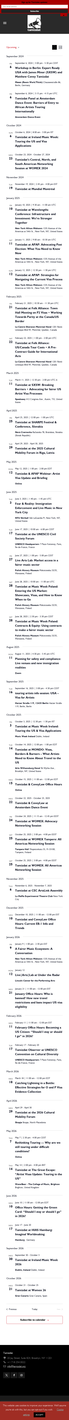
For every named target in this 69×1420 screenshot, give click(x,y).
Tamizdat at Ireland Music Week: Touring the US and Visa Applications (37, 141)
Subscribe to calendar (32, 1319)
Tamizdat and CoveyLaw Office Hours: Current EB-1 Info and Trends (35, 924)
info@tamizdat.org (16, 1366)
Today (34, 1309)
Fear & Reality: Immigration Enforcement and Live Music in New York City (38, 508)
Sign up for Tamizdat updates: (34, 2)
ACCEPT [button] (39, 1415)
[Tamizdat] (34, 23)
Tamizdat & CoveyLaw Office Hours (38, 784)
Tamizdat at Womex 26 (30, 1290)
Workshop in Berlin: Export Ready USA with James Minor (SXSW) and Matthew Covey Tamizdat (38, 72)
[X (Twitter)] (6, 1375)
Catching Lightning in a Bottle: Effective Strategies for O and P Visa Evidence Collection (38, 1087)
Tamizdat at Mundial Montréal (35, 189)
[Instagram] (21, 1375)
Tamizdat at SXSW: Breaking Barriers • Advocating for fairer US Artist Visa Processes (38, 389)
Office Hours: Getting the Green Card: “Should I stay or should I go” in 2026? (38, 1212)
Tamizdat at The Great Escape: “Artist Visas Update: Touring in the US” (38, 1174)
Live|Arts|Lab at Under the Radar (37, 975)
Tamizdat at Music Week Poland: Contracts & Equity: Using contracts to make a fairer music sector (38, 626)
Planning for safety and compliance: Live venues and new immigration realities (38, 663)
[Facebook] (14, 1375)
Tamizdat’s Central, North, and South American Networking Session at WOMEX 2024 (35, 164)
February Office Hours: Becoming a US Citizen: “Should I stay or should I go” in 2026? (38, 1032)
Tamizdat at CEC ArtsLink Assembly (39, 890)
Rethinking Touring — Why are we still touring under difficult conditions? (37, 1147)
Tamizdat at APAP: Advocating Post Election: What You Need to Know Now (38, 249)
